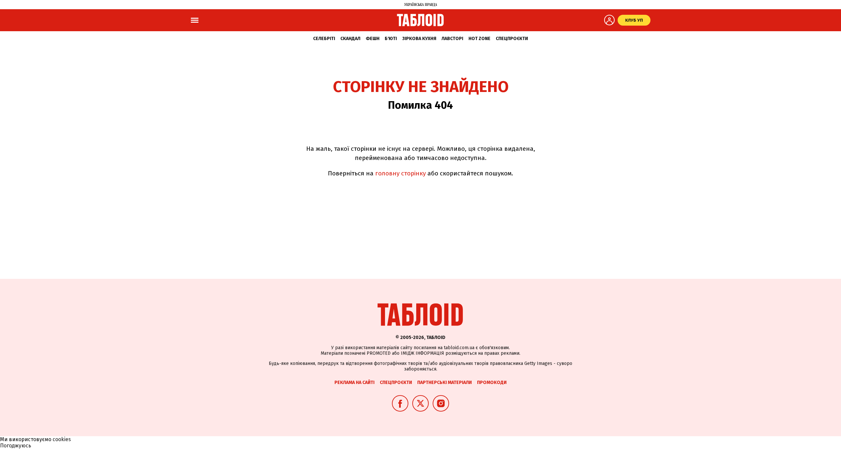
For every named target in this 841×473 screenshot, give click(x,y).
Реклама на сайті (354, 382)
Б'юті (391, 38)
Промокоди (492, 382)
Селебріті (324, 38)
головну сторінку (400, 173)
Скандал (350, 38)
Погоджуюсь (15, 445)
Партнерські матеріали (444, 382)
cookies (62, 439)
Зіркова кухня (419, 38)
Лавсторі (452, 38)
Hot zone (479, 38)
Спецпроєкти (512, 38)
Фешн (372, 38)
